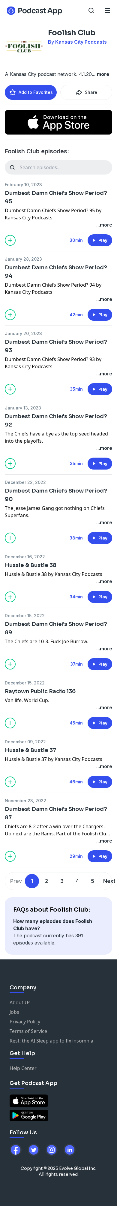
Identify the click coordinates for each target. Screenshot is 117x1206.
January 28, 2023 (23, 259)
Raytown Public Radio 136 (40, 691)
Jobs (14, 1012)
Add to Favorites (36, 92)
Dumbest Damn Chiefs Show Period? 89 (56, 628)
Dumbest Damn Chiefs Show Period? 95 (56, 197)
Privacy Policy (25, 1021)
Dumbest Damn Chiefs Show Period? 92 (56, 420)
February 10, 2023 (23, 184)
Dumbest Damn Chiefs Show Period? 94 (56, 271)
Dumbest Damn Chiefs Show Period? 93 (56, 346)
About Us (20, 1002)
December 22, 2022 (25, 482)
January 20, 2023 (23, 333)
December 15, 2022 (25, 615)
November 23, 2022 (25, 800)
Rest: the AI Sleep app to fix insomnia (51, 1040)
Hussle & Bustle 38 (30, 565)
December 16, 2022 (25, 556)
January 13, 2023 (23, 407)
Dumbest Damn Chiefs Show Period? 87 (56, 813)
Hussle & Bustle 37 (30, 750)
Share (91, 92)
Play (102, 240)
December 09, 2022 (25, 741)
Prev (16, 881)
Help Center (23, 1068)
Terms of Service (28, 1031)
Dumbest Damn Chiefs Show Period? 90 (56, 494)
